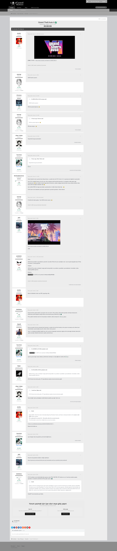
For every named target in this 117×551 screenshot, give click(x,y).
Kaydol (103, 1)
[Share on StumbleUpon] (25, 527)
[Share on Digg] (19, 527)
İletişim (23, 546)
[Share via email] (27, 527)
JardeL (47, 24)
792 (19, 46)
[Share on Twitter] (12, 527)
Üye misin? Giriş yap (95, 1)
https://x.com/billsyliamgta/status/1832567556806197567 (40, 423)
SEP (19, 217)
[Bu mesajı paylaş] (80, 34)
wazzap (19, 74)
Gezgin (11, 7)
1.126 (19, 148)
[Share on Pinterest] (29, 527)
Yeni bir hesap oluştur (30, 513)
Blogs (26, 7)
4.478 (19, 379)
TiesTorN (19, 155)
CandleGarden (71, 284)
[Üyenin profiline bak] (19, 41)
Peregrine (76, 170)
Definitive (19, 309)
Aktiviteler (19, 7)
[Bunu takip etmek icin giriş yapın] (56, 22)
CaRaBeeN (76, 142)
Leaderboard (23, 10)
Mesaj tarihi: (33, 34)
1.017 (19, 337)
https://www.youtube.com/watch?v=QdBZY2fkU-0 (46, 60)
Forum (11, 10)
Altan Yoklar (19, 135)
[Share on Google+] (16, 527)
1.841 (19, 316)
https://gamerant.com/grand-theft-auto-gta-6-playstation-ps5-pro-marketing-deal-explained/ (47, 460)
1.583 (19, 269)
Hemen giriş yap (65, 513)
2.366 (19, 169)
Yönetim (16, 10)
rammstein (71, 170)
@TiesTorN (30, 274)
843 (19, 230)
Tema (18, 546)
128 (19, 183)
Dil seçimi (13, 546)
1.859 (19, 87)
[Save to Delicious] (21, 527)
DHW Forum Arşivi (35, 7)
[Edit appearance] (87, 1)
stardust (76, 284)
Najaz (19, 366)
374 (19, 108)
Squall (19, 324)
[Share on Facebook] (14, 527)
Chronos (19, 95)
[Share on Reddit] (23, 527)
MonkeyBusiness (19, 175)
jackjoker (19, 256)
